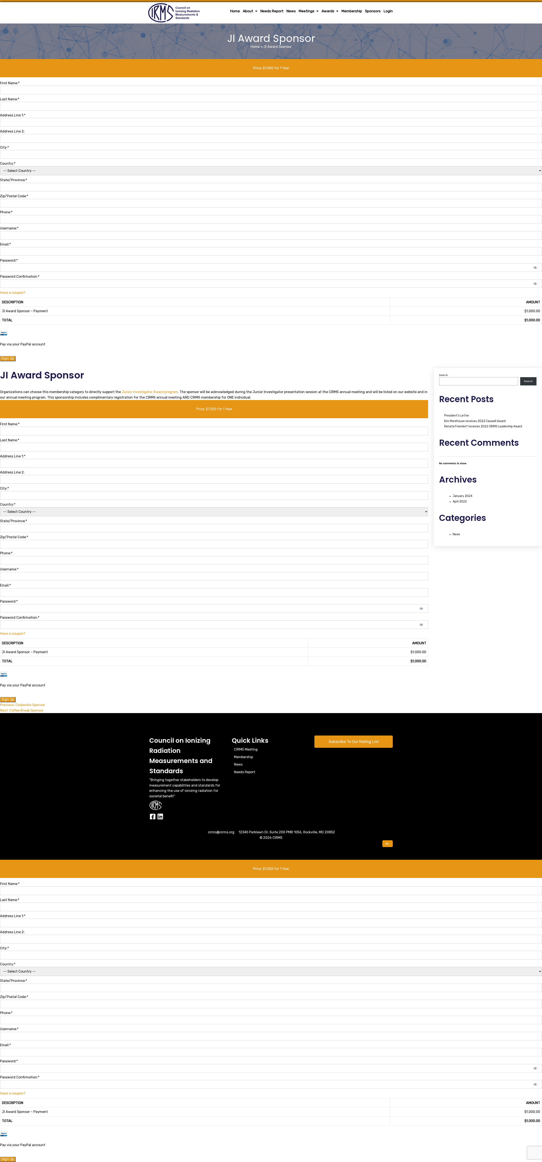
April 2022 (460, 501)
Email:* (5, 244)
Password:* (9, 260)
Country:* (7, 163)
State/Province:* (13, 180)
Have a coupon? (12, 293)
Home (255, 47)
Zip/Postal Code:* (14, 196)
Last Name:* (9, 99)
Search (443, 375)
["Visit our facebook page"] (152, 817)
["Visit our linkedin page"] (160, 817)
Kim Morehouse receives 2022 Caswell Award (475, 421)
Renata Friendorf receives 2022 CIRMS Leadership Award (483, 426)
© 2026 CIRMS (271, 838)
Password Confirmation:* (19, 277)
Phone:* (6, 212)
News (456, 534)
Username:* (9, 228)
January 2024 (462, 496)
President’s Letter (456, 415)
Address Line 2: (12, 131)
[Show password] (535, 267)
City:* (4, 147)
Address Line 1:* (12, 115)
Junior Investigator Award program (150, 392)
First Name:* (9, 83)
